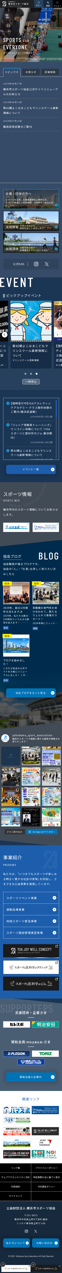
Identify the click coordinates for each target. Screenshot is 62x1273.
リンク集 (15, 1167)
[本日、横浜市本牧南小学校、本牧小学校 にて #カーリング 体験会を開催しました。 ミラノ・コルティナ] (10, 796)
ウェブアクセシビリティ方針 (15, 1177)
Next (57, 334)
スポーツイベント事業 (21, 898)
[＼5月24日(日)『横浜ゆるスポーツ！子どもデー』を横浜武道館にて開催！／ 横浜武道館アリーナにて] (31, 796)
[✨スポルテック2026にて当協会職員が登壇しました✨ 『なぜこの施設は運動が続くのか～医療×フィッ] (10, 776)
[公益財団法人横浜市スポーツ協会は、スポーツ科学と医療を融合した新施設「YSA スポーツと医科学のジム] (31, 817)
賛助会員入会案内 (31, 1077)
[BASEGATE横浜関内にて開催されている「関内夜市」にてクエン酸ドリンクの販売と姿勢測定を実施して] (31, 756)
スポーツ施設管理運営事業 (24, 933)
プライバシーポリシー (46, 1167)
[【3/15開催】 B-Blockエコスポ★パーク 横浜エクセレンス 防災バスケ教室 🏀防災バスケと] (51, 817)
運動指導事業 (15, 909)
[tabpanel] (30, 335)
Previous (4, 334)
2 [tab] (31, 374)
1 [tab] (25, 374)
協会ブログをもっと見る (31, 693)
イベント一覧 (30, 469)
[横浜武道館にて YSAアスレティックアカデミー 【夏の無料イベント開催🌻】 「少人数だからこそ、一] (51, 756)
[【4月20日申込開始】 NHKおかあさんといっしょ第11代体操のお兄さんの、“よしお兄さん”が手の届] (51, 796)
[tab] (12, 72)
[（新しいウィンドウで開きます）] (16, 527)
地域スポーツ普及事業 (21, 921)
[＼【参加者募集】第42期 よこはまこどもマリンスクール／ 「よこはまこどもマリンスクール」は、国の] (10, 817)
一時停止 (31, 381)
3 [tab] (37, 374)
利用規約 (15, 1186)
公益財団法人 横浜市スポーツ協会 (31, 1208)
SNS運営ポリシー (46, 1186)
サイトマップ (15, 1195)
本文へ (39, 5)
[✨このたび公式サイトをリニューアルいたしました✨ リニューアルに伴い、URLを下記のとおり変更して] (10, 756)
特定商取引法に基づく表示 (46, 1177)
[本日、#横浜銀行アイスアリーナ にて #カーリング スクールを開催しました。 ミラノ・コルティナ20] (51, 776)
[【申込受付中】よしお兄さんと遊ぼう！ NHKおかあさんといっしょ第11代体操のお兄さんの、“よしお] (31, 776)
